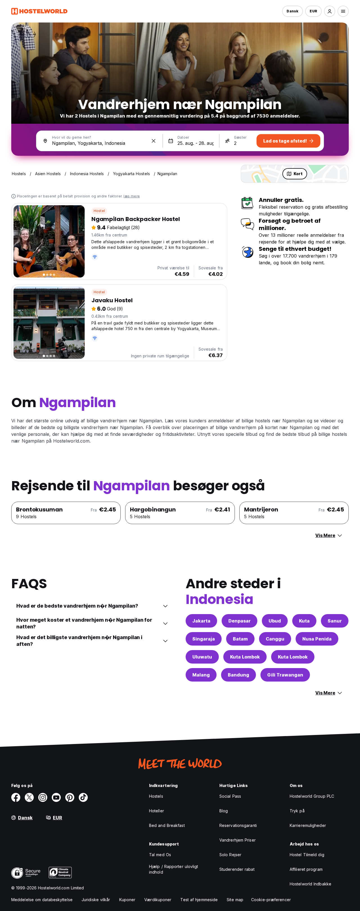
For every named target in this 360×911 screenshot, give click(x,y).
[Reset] (153, 141)
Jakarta (201, 621)
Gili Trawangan (285, 675)
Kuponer (127, 899)
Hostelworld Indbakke (310, 883)
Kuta (304, 621)
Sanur (335, 621)
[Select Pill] (329, 11)
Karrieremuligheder (308, 825)
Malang (201, 675)
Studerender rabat (237, 869)
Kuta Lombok (245, 657)
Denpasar (239, 621)
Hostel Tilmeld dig (307, 854)
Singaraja (203, 639)
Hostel (99, 211)
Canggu (275, 639)
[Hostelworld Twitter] (29, 797)
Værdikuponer (157, 899)
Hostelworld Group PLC (312, 796)
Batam (240, 639)
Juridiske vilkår (96, 899)
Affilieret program (306, 869)
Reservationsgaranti (238, 825)
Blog (223, 810)
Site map (235, 899)
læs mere (131, 196)
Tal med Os (160, 854)
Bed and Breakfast (167, 825)
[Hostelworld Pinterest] (69, 797)
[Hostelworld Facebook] (15, 797)
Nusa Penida (317, 639)
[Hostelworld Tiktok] (83, 797)
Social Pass (230, 796)
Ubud (275, 621)
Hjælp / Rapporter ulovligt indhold (173, 869)
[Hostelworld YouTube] (56, 797)
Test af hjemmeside (199, 899)
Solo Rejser (230, 854)
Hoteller (156, 810)
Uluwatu (202, 657)
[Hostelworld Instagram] (42, 797)
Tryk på (297, 810)
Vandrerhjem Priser (237, 840)
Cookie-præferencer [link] (271, 899)
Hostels (156, 796)
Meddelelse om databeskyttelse (42, 899)
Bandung (238, 675)
